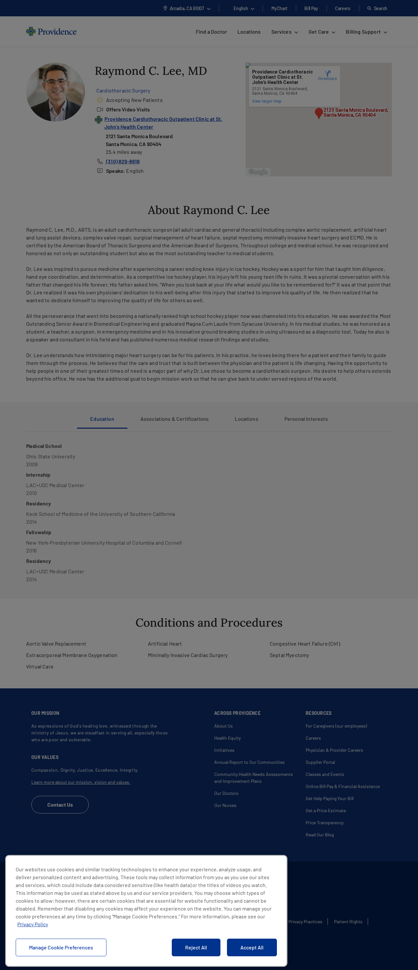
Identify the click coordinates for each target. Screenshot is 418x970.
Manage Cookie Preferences (61, 947)
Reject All (196, 947)
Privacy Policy (32, 924)
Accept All (252, 947)
